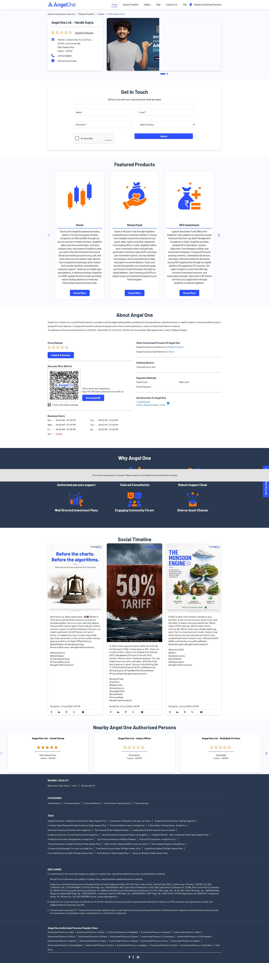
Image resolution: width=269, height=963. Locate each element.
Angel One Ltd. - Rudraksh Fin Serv (221, 738)
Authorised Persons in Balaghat (123, 932)
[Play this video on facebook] (134, 592)
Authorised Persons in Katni (164, 945)
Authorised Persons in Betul (187, 932)
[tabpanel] (164, 44)
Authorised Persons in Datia (93, 940)
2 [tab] (167, 73)
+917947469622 (65, 56)
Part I (75, 785)
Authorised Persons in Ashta (90, 932)
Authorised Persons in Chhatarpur (158, 936)
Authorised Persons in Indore (100, 945)
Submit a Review (84, 32)
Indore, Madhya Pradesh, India (150, 405)
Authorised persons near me (61, 14)
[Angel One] (62, 5)
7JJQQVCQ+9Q (143, 402)
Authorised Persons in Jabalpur (132, 945)
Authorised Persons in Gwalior (185, 940)
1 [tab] (162, 73)
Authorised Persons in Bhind (61, 936)
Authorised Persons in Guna (154, 940)
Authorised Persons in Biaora (124, 936)
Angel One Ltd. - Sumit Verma (48, 738)
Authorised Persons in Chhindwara (194, 936)
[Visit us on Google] (134, 957)
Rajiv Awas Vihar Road (58, 785)
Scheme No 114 (88, 785)
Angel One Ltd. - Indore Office (134, 738)
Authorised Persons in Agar (61, 932)
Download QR (93, 397)
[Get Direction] (169, 403)
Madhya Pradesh (86, 14)
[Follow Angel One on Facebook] (130, 957)
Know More (80, 292)
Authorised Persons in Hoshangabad (65, 945)
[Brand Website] (139, 957)
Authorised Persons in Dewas (124, 940)
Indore (101, 14)
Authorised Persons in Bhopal (92, 936)
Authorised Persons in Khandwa (196, 945)
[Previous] (49, 235)
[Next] (219, 235)
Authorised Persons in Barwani (156, 932)
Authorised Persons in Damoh (62, 940)
